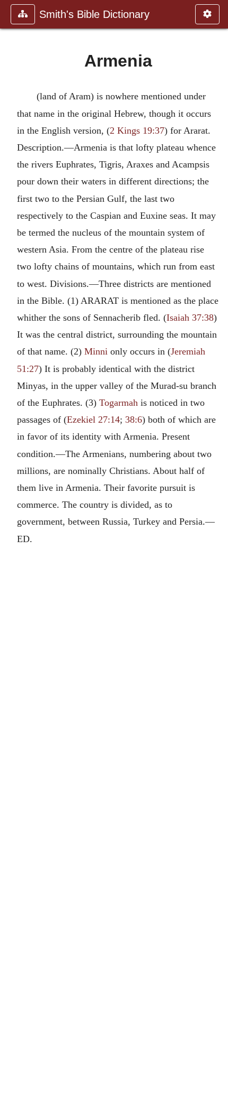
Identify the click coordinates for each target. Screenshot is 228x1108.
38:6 (133, 419)
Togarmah (118, 402)
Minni (96, 351)
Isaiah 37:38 (190, 317)
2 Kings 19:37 (137, 130)
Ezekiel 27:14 (93, 419)
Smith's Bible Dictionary (94, 14)
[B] (216, 554)
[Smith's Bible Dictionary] (12, 554)
